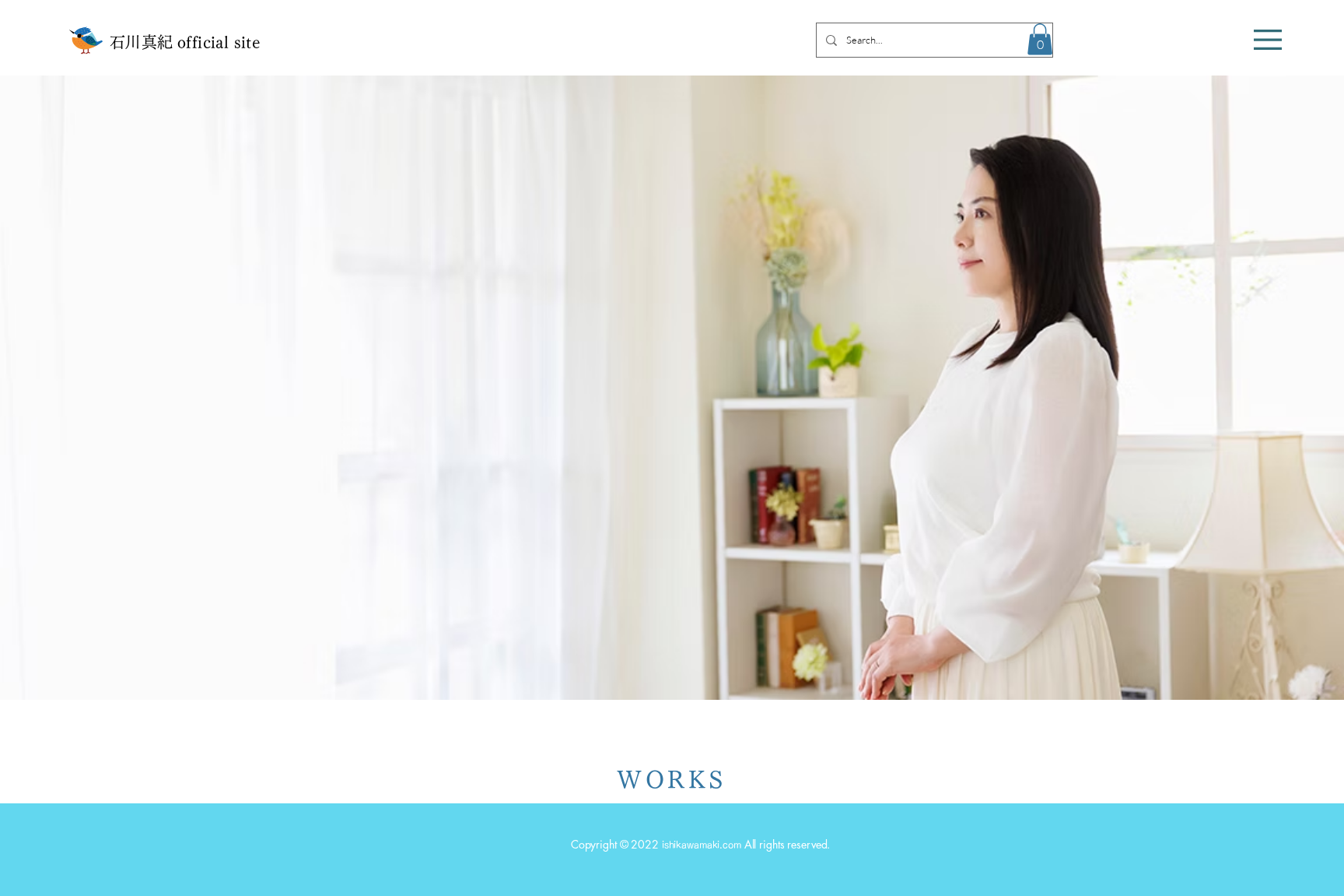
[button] (1268, 40)
